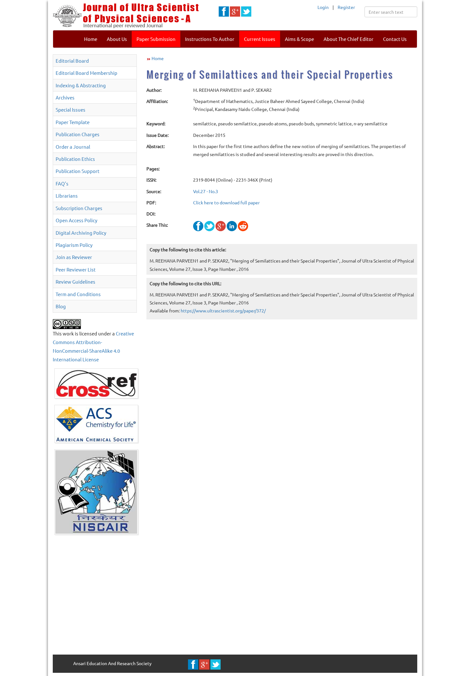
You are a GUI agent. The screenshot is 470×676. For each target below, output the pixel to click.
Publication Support (77, 171)
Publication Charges (77, 134)
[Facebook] (198, 225)
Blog (61, 306)
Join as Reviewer (74, 257)
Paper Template (73, 122)
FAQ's (62, 183)
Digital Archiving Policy (81, 233)
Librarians (67, 196)
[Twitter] (209, 225)
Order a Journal (73, 147)
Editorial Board (72, 61)
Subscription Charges (79, 208)
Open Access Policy (76, 220)
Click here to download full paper (226, 202)
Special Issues (70, 109)
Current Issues (259, 39)
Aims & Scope (299, 39)
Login (323, 7)
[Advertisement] (235, 594)
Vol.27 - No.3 (205, 191)
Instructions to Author (209, 39)
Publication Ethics (75, 159)
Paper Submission (156, 39)
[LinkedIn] (232, 225)
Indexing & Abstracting (81, 85)
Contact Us (395, 39)
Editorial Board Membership (86, 73)
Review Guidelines (75, 282)
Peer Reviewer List (76, 269)
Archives (65, 97)
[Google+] (220, 225)
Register (346, 7)
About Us (117, 39)
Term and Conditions (78, 294)
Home (90, 39)
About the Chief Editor (348, 39)
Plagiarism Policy (74, 245)
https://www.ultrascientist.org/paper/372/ (223, 310)
